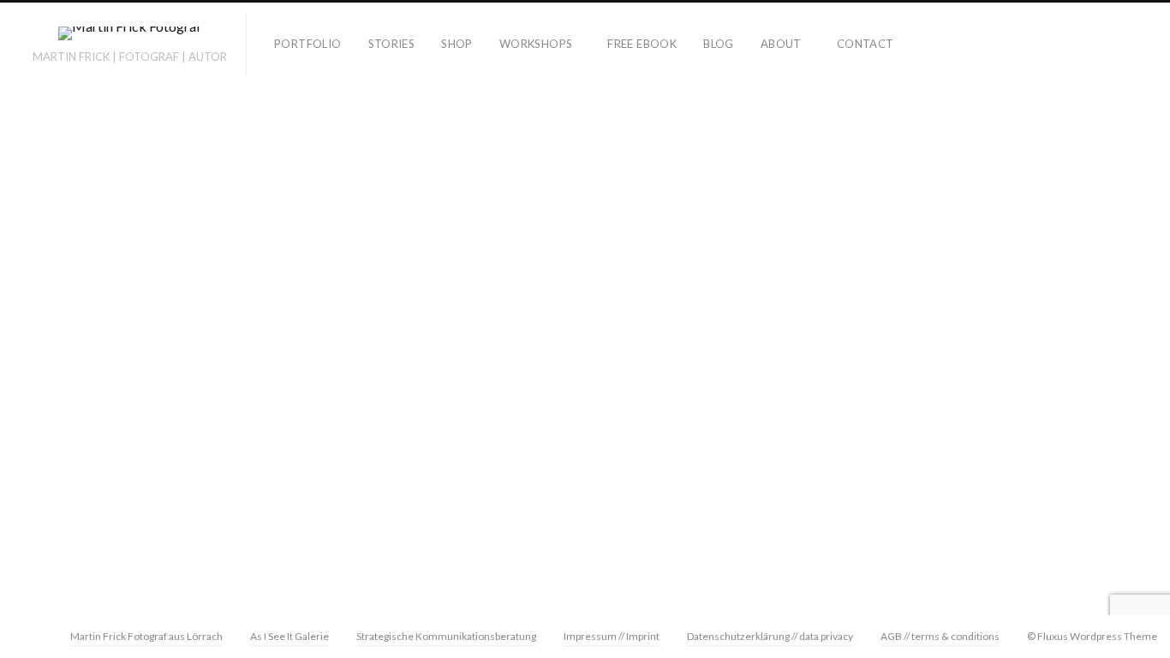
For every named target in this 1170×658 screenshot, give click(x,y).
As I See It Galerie (289, 636)
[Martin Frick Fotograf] (129, 36)
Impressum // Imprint (612, 636)
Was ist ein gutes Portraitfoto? (142, 415)
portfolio (308, 44)
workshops (536, 44)
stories (391, 44)
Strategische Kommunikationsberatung (446, 636)
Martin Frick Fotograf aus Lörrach (146, 636)
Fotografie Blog (155, 551)
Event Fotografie (160, 527)
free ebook (642, 44)
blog (718, 44)
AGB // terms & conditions (940, 636)
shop (457, 44)
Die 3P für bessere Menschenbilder (131, 325)
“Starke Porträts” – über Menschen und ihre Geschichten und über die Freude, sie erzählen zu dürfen (121, 370)
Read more (302, 558)
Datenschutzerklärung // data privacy (770, 636)
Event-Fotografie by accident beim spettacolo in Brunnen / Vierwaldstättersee (984, 385)
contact (865, 44)
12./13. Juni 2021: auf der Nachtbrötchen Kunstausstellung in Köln (436, 385)
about (781, 44)
